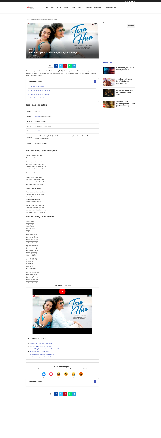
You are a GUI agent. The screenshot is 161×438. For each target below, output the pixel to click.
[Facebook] (123, 1)
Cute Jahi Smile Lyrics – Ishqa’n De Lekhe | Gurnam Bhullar (124, 81)
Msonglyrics (33, 55)
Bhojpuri (88, 7)
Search (105, 23)
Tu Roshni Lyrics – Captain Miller (39, 351)
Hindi (52, 7)
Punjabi (80, 7)
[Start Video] (62, 311)
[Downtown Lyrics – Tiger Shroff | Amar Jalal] (109, 70)
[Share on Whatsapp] (70, 66)
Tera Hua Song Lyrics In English (40, 90)
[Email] (132, 1)
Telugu (59, 7)
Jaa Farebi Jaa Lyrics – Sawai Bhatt (40, 357)
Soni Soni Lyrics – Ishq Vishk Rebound (41, 346)
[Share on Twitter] (61, 66)
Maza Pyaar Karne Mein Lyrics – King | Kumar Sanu (124, 92)
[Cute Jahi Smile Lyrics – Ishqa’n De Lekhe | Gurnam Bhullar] (109, 82)
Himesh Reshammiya (41, 131)
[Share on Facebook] (56, 66)
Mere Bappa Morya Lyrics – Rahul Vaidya (42, 354)
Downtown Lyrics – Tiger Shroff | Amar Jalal (125, 69)
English (66, 7)
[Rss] (134, 1)
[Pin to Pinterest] (65, 66)
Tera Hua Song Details (37, 86)
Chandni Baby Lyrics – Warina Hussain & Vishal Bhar (45, 349)
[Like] (43, 374)
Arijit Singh (38, 116)
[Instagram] (127, 1)
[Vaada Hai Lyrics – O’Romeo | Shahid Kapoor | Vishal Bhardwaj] (109, 104)
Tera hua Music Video (40, 98)
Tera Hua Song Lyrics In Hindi (39, 94)
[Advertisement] (119, 44)
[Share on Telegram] (74, 66)
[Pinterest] (129, 1)
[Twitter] (125, 1)
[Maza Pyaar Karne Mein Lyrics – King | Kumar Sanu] (109, 93)
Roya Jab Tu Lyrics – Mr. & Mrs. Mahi (41, 343)
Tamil (73, 7)
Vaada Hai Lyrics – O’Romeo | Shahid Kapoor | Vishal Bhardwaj (125, 104)
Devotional (98, 7)
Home (46, 7)
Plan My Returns (111, 7)
